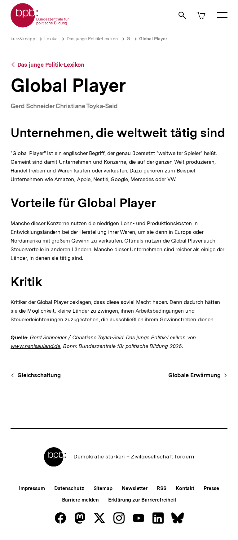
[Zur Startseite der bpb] (40, 25)
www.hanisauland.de (35, 346)
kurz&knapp (23, 38)
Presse (211, 488)
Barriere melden (80, 500)
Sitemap (103, 488)
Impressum (32, 488)
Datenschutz (69, 488)
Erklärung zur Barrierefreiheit (142, 500)
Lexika (51, 38)
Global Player (153, 38)
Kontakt (185, 488)
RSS (161, 488)
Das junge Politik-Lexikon (92, 38)
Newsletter (135, 488)
